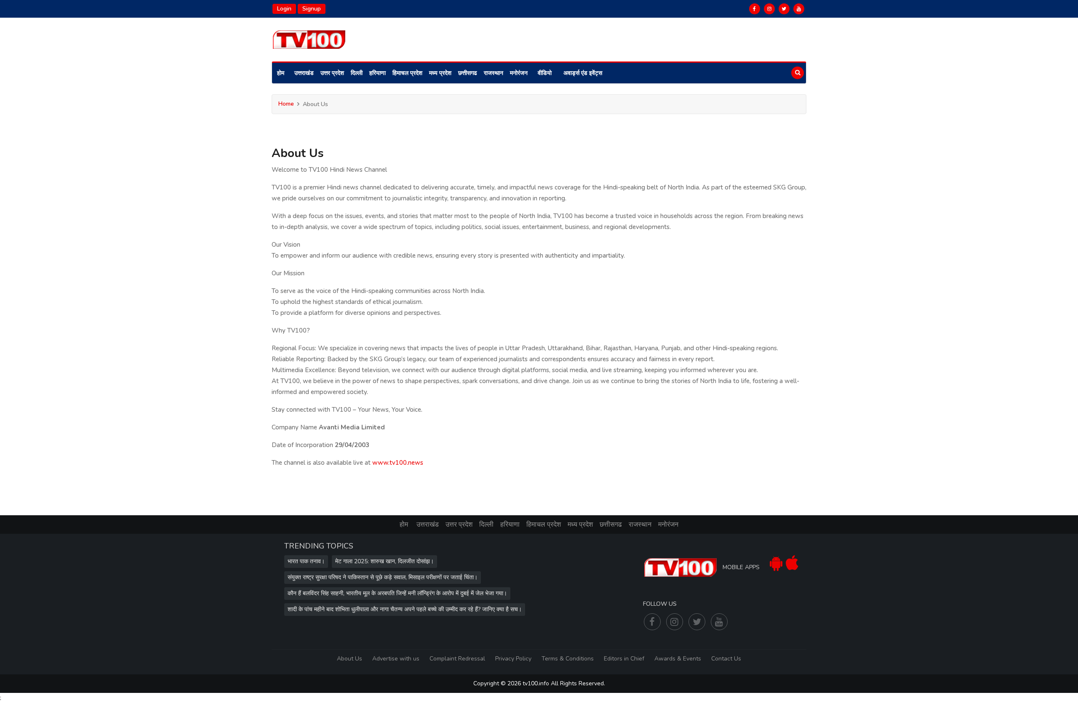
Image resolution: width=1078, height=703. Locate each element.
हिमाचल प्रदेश (407, 73)
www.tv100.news (397, 462)
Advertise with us (395, 659)
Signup (311, 9)
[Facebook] (754, 8)
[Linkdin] (798, 8)
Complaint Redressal (457, 659)
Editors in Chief (624, 659)
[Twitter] (784, 8)
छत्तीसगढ (467, 73)
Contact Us (726, 659)
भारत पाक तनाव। (306, 561)
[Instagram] (769, 8)
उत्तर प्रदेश (332, 73)
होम (280, 73)
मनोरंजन (519, 73)
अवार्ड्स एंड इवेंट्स (582, 73)
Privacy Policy (513, 659)
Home (286, 104)
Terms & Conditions (568, 659)
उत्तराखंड (304, 73)
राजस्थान (493, 73)
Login (284, 9)
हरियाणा (377, 73)
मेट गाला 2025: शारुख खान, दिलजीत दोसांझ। (384, 561)
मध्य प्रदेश (440, 73)
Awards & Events (677, 659)
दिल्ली (357, 73)
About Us (349, 659)
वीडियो (545, 73)
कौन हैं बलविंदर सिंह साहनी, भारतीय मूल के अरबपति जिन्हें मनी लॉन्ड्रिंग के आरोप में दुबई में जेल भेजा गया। (397, 593)
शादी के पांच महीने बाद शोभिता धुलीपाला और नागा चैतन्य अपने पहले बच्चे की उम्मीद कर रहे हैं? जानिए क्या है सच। (405, 609)
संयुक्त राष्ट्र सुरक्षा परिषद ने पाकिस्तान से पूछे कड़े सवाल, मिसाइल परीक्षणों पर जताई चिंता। (383, 577)
